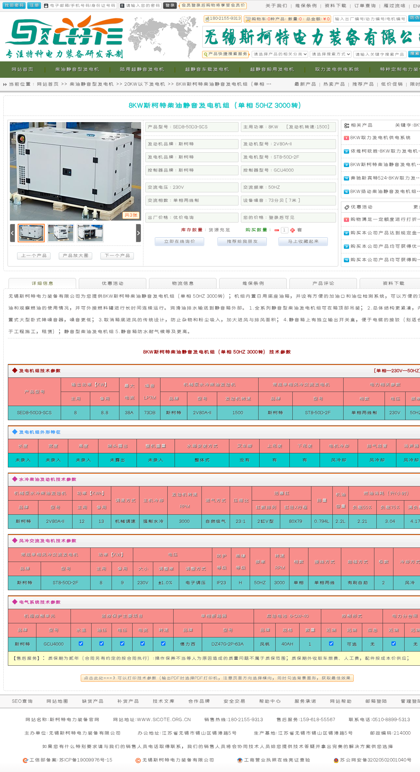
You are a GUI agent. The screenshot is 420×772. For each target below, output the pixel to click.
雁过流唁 (394, 6)
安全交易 (234, 701)
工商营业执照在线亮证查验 (276, 760)
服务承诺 (305, 701)
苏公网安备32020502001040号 (376, 760)
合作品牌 (199, 701)
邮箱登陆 (376, 701)
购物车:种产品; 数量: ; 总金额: (290, 19)
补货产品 (128, 701)
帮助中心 (270, 701)
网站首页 (47, 84)
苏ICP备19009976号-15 (86, 760)
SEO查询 (22, 701)
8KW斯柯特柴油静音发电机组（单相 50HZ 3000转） (239, 84)
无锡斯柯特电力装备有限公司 (178, 760)
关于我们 (276, 6)
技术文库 (163, 701)
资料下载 (335, 6)
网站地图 (57, 701)
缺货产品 (92, 701)
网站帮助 (340, 701)
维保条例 (306, 6)
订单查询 (365, 6)
